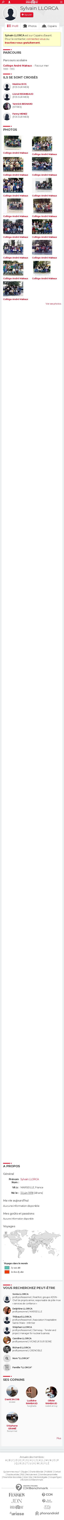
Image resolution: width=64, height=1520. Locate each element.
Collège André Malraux (17, 65)
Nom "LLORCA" (20, 1358)
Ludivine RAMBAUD (32, 1402)
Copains (52, 26)
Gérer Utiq (27, 1477)
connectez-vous (36, 39)
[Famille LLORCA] (7, 1367)
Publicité (48, 1472)
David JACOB (12, 1399)
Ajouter (28, 14)
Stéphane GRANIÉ (12, 1427)
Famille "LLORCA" (22, 1367)
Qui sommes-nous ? (11, 1472)
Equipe (25, 1472)
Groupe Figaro (55, 1477)
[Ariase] (17, 1513)
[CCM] (47, 1495)
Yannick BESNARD (22, 104)
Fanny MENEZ (19, 114)
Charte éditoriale (36, 1472)
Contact (57, 1472)
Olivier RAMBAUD (51, 1402)
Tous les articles (13, 1474)
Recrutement (31, 1474)
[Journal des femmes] (17, 1495)
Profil (15, 26)
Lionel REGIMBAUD (22, 94)
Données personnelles (48, 1474)
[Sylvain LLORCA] (10, 13)
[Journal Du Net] (17, 1501)
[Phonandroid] (47, 1513)
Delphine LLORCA (22, 1308)
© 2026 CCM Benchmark (32, 1480)
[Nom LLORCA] (7, 1358)
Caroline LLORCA (22, 1338)
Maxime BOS (19, 84)
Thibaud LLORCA (21, 1316)
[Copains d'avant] (17, 1507)
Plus (59, 1438)
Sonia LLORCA (20, 1294)
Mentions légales (40, 1477)
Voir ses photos (53, 303)
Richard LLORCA (21, 1347)
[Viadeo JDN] (47, 1507)
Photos (32, 26)
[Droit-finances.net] (47, 1501)
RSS (22, 1474)
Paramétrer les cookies (12, 1477)
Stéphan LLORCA (22, 1327)
